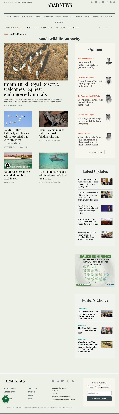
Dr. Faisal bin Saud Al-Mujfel (89, 96)
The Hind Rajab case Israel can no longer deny (87, 330)
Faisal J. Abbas (84, 133)
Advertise (55, 394)
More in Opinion (95, 152)
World (39, 16)
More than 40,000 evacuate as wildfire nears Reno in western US (88, 222)
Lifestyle (68, 16)
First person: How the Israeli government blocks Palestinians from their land (88, 315)
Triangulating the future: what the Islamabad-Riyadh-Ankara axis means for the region (90, 141)
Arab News (9, 2)
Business (48, 16)
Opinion (78, 16)
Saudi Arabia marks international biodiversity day (51, 133)
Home (6, 34)
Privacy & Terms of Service (61, 396)
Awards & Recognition (59, 388)
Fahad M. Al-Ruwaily (86, 77)
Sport (87, 16)
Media (58, 16)
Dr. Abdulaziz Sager (86, 115)
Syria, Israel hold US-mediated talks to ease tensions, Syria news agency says (88, 183)
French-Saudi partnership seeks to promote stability (88, 65)
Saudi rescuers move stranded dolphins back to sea (17, 175)
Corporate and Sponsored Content (63, 399)
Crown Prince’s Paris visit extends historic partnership (90, 102)
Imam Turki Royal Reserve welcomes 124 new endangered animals (31, 89)
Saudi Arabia (13, 16)
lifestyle (32, 388)
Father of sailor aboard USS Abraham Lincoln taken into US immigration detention (53, 28)
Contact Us (55, 391)
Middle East (27, 16)
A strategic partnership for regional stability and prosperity (90, 121)
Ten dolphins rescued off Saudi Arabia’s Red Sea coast (53, 175)
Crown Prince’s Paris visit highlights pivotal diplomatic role (90, 83)
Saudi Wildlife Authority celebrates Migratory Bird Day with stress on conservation (16, 136)
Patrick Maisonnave (86, 58)
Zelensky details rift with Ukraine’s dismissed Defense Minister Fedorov (87, 236)
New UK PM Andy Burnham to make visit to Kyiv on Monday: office (88, 209)
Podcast (59, 22)
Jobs (30, 399)
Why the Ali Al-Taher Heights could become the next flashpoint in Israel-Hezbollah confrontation (88, 347)
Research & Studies (102, 16)
